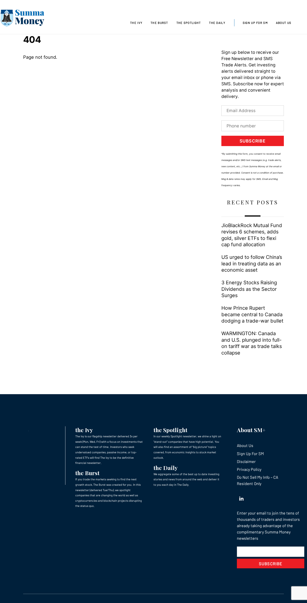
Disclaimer (246, 461)
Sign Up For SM (255, 23)
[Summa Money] (22, 19)
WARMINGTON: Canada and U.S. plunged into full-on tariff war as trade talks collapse (251, 342)
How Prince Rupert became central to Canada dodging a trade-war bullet (252, 314)
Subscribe (253, 141)
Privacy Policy (249, 469)
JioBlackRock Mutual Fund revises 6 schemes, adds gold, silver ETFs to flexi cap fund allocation (251, 234)
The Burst (159, 23)
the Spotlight (170, 430)
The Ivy (136, 23)
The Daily (217, 23)
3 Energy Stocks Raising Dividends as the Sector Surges (249, 289)
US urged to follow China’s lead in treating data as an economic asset (251, 263)
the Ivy (84, 430)
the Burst (87, 473)
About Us (283, 23)
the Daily (166, 467)
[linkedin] (241, 497)
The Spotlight (188, 23)
